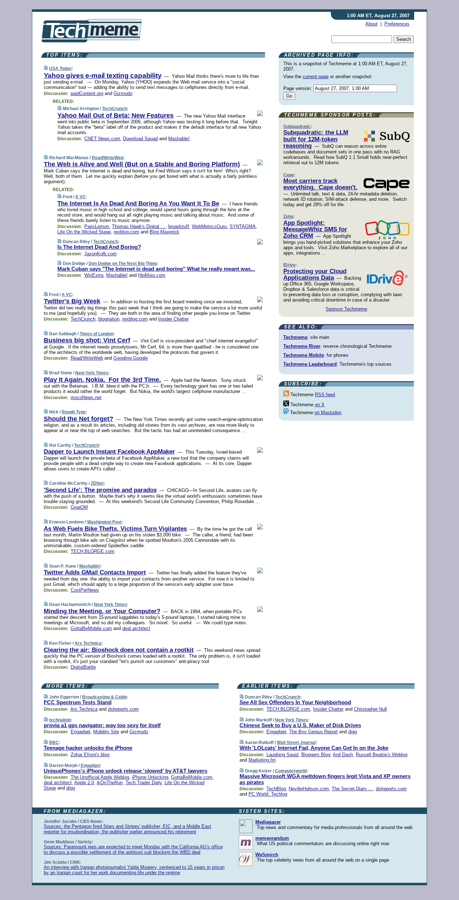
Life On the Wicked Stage (84, 232)
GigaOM (79, 507)
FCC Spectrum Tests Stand (78, 702)
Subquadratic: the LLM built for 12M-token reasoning (315, 139)
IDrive (289, 265)
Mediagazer (268, 822)
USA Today (60, 68)
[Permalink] (46, 68)
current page (315, 76)
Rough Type (74, 412)
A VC (80, 197)
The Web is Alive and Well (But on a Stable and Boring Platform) (142, 164)
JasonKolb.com (100, 253)
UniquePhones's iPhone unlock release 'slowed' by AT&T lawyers (125, 771)
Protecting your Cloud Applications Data (314, 274)
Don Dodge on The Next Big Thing (123, 263)
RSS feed (325, 394)
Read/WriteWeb (107, 158)
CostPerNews (85, 590)
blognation (108, 319)
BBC (54, 742)
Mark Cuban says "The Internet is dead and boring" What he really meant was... (156, 269)
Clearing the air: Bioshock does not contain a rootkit (119, 649)
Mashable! (179, 138)
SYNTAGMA (243, 226)
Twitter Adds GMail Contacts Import (95, 572)
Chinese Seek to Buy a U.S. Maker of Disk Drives (300, 725)
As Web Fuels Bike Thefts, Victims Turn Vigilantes (115, 528)
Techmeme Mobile (303, 355)
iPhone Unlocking (150, 777)
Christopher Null (370, 709)
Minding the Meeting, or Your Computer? (102, 611)
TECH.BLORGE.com (92, 551)
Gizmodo (123, 93)
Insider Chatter (173, 319)
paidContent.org (87, 93)
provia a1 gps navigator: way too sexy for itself (102, 725)
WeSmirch (266, 854)
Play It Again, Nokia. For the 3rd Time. (102, 379)
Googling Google (130, 358)
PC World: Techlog (268, 794)
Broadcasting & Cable (104, 697)
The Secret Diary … (352, 788)
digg (70, 788)
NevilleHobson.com (309, 788)
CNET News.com (102, 138)
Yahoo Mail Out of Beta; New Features (115, 115)
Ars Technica (88, 643)
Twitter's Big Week (72, 301)
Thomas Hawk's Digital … (138, 226)
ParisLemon (96, 226)
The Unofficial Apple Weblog (100, 777)
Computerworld (291, 771)
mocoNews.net (86, 397)
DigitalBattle (83, 667)
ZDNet (97, 483)
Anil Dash (343, 754)
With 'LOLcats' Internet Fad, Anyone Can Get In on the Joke (314, 748)
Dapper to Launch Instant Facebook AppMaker (109, 451)
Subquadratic (297, 126)
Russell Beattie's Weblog (381, 754)
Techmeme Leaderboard (310, 364)
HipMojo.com (151, 275)
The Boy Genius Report (313, 731)
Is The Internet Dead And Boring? (99, 247)
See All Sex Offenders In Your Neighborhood (295, 702)
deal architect (136, 628)
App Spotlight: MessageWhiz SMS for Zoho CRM (315, 229)
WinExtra (93, 275)
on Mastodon (327, 412)
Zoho (288, 216)
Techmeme (295, 337)
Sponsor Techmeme (346, 309)
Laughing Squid (282, 754)
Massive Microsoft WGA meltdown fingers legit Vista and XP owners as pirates (325, 779)
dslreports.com (123, 709)
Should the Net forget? (78, 418)
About (371, 24)
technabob (60, 720)
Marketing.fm (262, 760)
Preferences (397, 24)
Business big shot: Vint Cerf (87, 340)
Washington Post (104, 522)
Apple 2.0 (84, 782)
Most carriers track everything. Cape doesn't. (320, 184)
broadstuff (178, 226)
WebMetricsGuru (209, 226)
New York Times (91, 373)
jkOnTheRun (110, 782)
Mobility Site (106, 731)
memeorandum (272, 838)
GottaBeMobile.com (91, 628)
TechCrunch (114, 108)
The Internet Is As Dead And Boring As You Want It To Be (138, 203)
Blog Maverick (164, 232)
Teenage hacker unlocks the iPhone (88, 748)
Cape (288, 175)
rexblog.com (126, 232)
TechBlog (276, 788)
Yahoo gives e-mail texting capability (103, 75)
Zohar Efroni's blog (90, 754)
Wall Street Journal (296, 742)
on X (320, 404)
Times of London (96, 334)
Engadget (80, 731)
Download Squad (140, 138)
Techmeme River (301, 346)
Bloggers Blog (315, 754)
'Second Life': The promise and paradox (100, 490)
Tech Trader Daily (144, 782)
